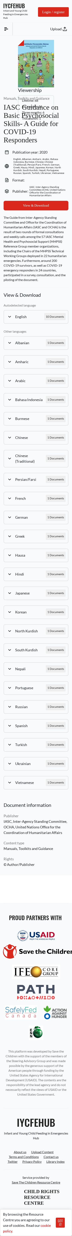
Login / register (53, 12)
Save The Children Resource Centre (36, 1182)
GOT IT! (60, 1222)
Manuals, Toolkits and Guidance (28, 848)
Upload (56, 29)
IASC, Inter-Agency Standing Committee (35, 821)
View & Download (36, 205)
